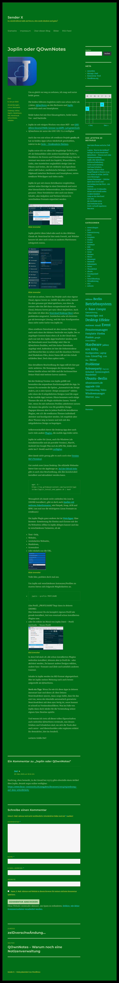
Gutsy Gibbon (90, 341)
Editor (17, 111)
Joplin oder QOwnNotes (95, 160)
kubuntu (90, 250)
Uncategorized (92, 274)
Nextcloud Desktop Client (61, 313)
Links (87, 356)
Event (89, 235)
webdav (11, 120)
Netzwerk (16, 107)
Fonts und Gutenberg (95, 165)
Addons (88, 299)
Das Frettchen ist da (94, 204)
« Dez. (90, 125)
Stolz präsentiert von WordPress (28, 972)
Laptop (103, 353)
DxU (9, 98)
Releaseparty (92, 264)
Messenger (91, 259)
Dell (101, 316)
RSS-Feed (66, 31)
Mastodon (89, 409)
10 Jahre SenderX (93, 194)
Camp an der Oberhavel (95, 196)
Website (12, 879)
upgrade (90, 386)
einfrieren (89, 325)
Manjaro (90, 254)
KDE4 (94, 349)
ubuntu (90, 271)
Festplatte (91, 237)
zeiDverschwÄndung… (95, 162)
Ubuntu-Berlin (96, 378)
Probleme (92, 364)
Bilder (56, 31)
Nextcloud (15, 115)
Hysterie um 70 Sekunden (96, 189)
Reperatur (106, 369)
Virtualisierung (92, 281)
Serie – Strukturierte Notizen (54, 144)
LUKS (105, 356)
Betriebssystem (98, 304)
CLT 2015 (90, 199)
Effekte (104, 320)
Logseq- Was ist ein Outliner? (98, 150)
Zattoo (97, 397)
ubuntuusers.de (94, 382)
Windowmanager (95, 393)
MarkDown (17, 113)
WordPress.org (92, 78)
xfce (88, 284)
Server (89, 267)
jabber (105, 345)
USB (88, 276)
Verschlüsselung (93, 279)
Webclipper (68, 518)
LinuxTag (96, 356)
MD (9, 115)
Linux (10, 107)
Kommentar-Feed (94, 76)
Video (103, 390)
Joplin (70, 105)
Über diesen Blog (42, 31)
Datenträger (91, 315)
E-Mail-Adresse (16, 868)
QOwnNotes (41, 105)
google (97, 337)
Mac (87, 360)
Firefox (90, 240)
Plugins (48, 433)
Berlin (97, 299)
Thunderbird (92, 269)
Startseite (12, 31)
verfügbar (57, 449)
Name (11, 857)
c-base (90, 309)
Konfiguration (92, 353)
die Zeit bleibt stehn (94, 201)
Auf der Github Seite (68, 468)
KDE (88, 247)
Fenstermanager (96, 329)
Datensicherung (93, 233)
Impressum (25, 31)
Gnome (90, 242)
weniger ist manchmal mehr (97, 153)
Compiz (101, 309)
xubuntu (90, 286)
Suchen (88, 50)
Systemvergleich (102, 372)
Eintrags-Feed (92, 73)
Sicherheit (89, 372)
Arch (89, 230)
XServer (89, 397)
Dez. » (106, 125)
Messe (89, 257)
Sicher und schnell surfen (96, 191)
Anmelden (91, 71)
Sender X (15, 17)
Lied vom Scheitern (94, 167)
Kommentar (14, 822)
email (98, 325)
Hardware (91, 245)
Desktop (11, 111)
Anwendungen (13, 105)
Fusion (89, 337)
